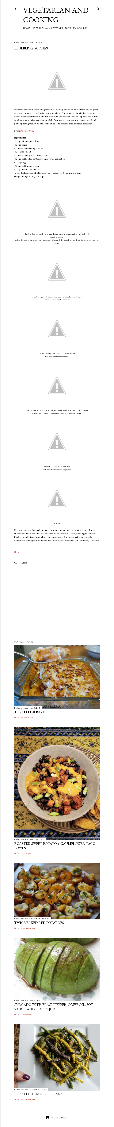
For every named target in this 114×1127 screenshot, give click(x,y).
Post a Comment (28, 928)
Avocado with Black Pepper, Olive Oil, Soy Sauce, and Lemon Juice (53, 1006)
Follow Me (80, 28)
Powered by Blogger (59, 1118)
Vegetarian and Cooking (56, 15)
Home (26, 28)
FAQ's (68, 28)
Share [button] (16, 552)
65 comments (27, 717)
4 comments (26, 853)
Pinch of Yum (26, 130)
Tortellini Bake (29, 712)
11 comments (26, 1014)
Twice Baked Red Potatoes (39, 922)
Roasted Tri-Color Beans (38, 1094)
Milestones (55, 28)
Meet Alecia (39, 28)
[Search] (98, 8)
